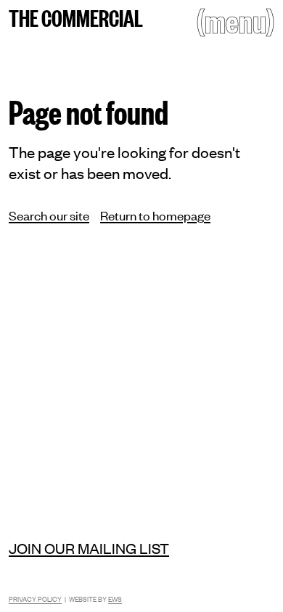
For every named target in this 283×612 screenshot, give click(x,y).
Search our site (49, 214)
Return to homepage (155, 214)
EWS (115, 598)
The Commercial (76, 16)
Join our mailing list (89, 548)
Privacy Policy (35, 598)
